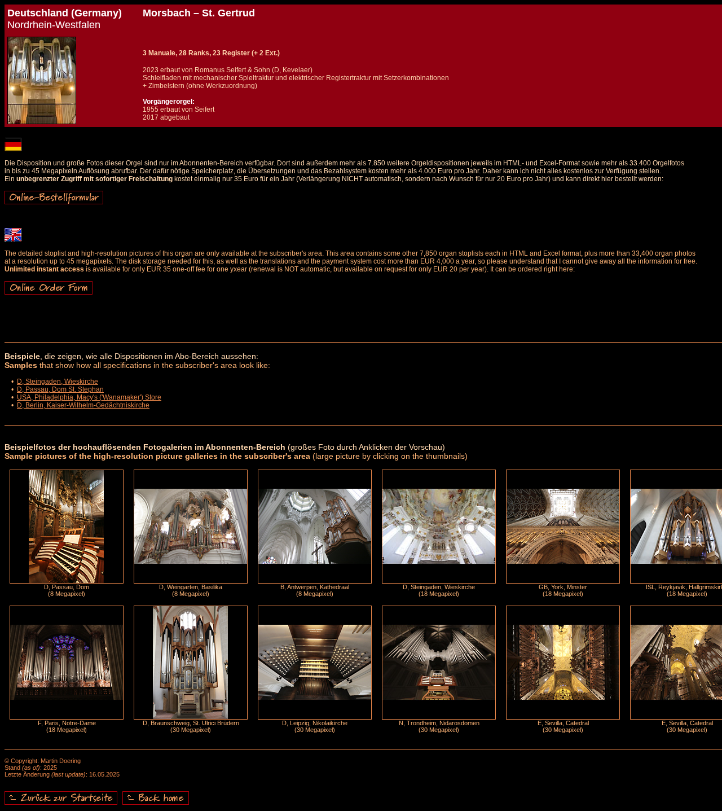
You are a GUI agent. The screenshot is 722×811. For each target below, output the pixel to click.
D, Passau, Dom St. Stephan (60, 389)
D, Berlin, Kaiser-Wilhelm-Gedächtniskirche (83, 405)
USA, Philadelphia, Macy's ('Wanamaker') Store (89, 397)
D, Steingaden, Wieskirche (57, 381)
